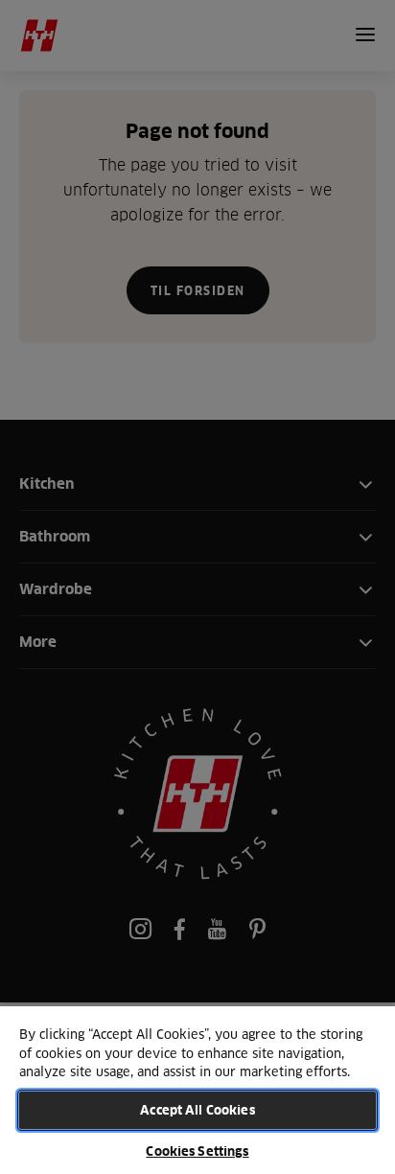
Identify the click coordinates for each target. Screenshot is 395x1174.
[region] (197, 1089)
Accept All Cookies (197, 1109)
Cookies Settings (197, 1151)
